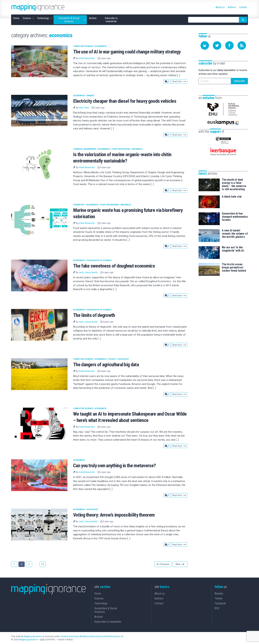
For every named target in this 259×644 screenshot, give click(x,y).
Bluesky (219, 593)
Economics (101, 46)
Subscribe (239, 81)
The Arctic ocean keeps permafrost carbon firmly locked (234, 267)
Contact (159, 603)
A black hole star (232, 196)
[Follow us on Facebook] (229, 45)
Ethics (112, 359)
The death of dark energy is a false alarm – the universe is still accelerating (234, 184)
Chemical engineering (84, 149)
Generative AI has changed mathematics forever (235, 217)
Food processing (121, 149)
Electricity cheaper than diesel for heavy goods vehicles (124, 101)
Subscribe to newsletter (107, 621)
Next (178, 564)
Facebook (220, 603)
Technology (100, 603)
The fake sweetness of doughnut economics (114, 266)
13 (42, 564)
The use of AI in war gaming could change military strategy (126, 52)
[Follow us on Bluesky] (205, 45)
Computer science (83, 46)
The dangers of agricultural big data (106, 364)
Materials (137, 149)
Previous (165, 564)
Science (98, 598)
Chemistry (78, 205)
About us (160, 593)
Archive (98, 616)
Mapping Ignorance (33, 636)
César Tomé (84, 108)
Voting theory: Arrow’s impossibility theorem (114, 515)
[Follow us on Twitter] (217, 45)
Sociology (123, 359)
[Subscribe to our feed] (242, 45)
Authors (159, 598)
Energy (90, 95)
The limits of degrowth (94, 315)
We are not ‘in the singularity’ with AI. (233, 249)
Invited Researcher (87, 58)
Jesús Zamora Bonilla (88, 272)
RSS (217, 608)
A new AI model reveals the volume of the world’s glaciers (235, 233)
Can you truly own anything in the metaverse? (114, 465)
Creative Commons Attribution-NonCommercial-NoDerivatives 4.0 (92, 636)
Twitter (219, 598)
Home (97, 593)
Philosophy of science (99, 260)
